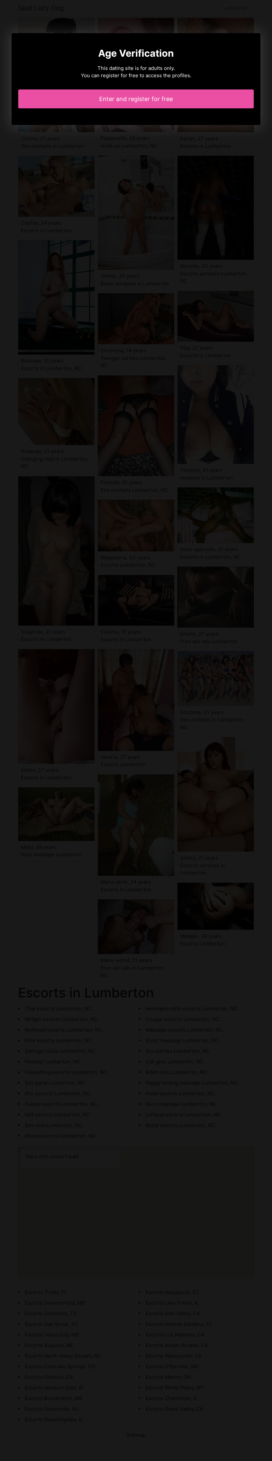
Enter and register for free (136, 98)
